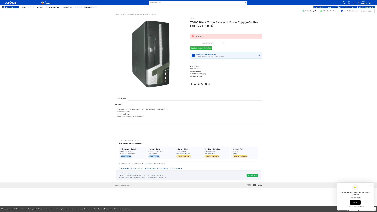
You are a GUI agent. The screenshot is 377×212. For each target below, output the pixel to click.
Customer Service (52, 7)
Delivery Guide (151, 168)
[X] (202, 84)
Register (364, 3)
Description (121, 98)
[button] (208, 43)
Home (24, 7)
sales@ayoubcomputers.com (156, 163)
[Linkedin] (205, 84)
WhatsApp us (253, 175)
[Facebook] (191, 84)
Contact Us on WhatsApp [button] (201, 48)
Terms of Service (138, 168)
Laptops (31, 7)
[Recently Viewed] (344, 2)
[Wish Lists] (354, 2)
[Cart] (370, 2)
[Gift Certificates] (349, 2)
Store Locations (90, 7)
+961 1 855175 (125, 163)
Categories (10, 7)
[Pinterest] (209, 84)
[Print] (198, 84)
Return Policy (125, 168)
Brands (40, 7)
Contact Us (67, 7)
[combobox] (198, 3)
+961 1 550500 (138, 163)
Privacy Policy (126, 209)
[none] (151, 54)
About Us (78, 7)
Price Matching (163, 168)
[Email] (195, 84)
